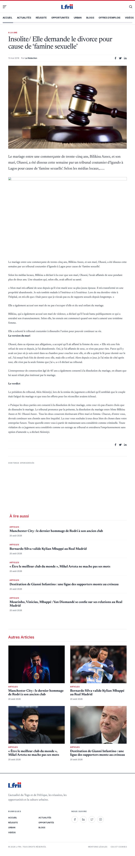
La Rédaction (31, 58)
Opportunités (60, 17)
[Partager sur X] (120, 58)
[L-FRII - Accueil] (67, 6)
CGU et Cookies (119, 847)
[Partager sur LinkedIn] (125, 58)
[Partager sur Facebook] (115, 58)
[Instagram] (100, 819)
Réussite (41, 17)
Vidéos (129, 17)
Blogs (90, 17)
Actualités (24, 17)
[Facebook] (74, 819)
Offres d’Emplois (109, 17)
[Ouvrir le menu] (6, 6)
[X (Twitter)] (92, 819)
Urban (78, 17)
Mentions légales (97, 847)
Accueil (7, 17)
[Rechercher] (129, 6)
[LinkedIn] (83, 819)
